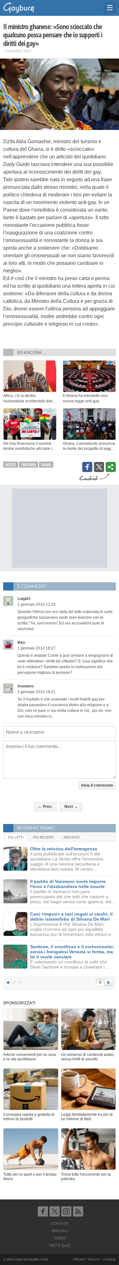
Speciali (60, 1231)
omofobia (28, 464)
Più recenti (43, 837)
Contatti (59, 1223)
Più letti (15, 837)
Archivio (71, 837)
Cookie (109, 1259)
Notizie (10, 464)
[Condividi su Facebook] (87, 467)
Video (59, 1238)
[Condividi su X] (99, 467)
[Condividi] (111, 467)
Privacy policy (86, 1259)
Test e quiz (59, 1245)
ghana (46, 464)
